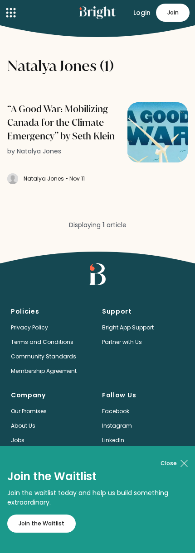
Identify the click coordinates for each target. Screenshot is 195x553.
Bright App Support (128, 327)
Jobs (17, 440)
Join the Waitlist (41, 523)
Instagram (117, 425)
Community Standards (43, 356)
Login (142, 13)
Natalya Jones (44, 178)
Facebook (115, 411)
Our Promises (29, 411)
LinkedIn (113, 440)
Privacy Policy (29, 327)
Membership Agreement (44, 371)
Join (173, 12)
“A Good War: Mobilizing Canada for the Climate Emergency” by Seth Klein (61, 122)
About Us (23, 425)
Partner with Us (122, 342)
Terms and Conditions (42, 342)
